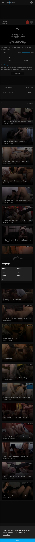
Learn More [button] (6, 535)
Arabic (19, 268)
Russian (19, 275)
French (19, 272)
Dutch (3, 272)
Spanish (4, 279)
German (4, 275)
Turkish (19, 279)
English (3, 268)
